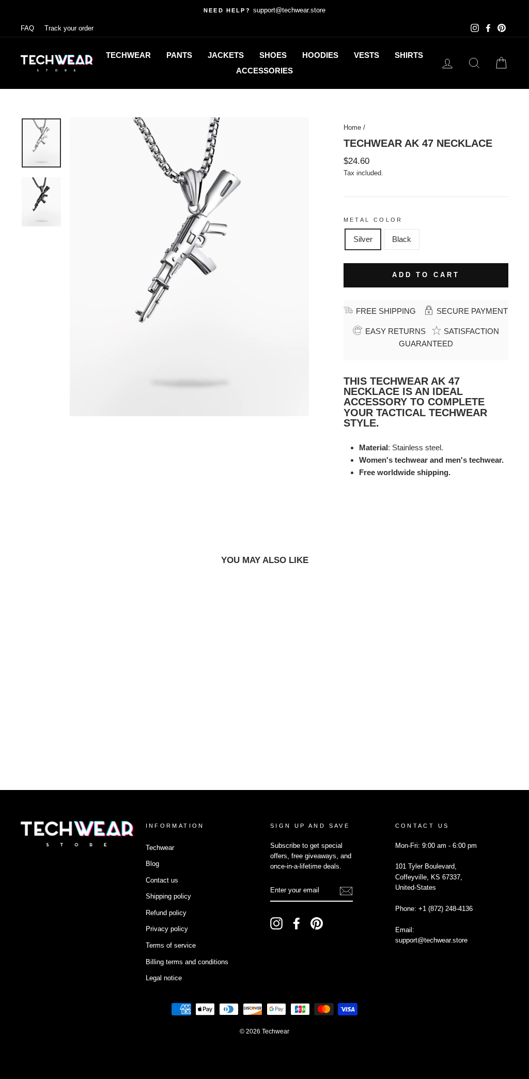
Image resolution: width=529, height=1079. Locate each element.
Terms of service (171, 945)
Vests (366, 55)
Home (352, 127)
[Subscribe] (346, 890)
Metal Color (373, 220)
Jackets (226, 55)
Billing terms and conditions (187, 962)
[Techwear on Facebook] (296, 923)
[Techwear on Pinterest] (316, 923)
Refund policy (166, 913)
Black (401, 239)
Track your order (69, 28)
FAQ (27, 28)
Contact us (162, 880)
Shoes (273, 55)
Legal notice (164, 978)
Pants (179, 55)
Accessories (264, 70)
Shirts (409, 55)
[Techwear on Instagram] (276, 923)
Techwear (128, 55)
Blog (152, 864)
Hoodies (320, 55)
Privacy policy (167, 929)
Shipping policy (168, 896)
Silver (362, 239)
